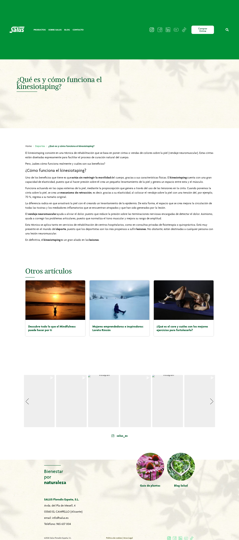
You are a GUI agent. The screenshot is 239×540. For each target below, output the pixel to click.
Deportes (40, 146)
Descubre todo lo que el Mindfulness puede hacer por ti (52, 328)
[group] (39, 401)
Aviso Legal (128, 538)
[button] (227, 29)
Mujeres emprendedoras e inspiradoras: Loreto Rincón (118, 328)
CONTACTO (78, 29)
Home (28, 146)
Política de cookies (114, 538)
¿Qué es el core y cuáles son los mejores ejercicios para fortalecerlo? (182, 328)
